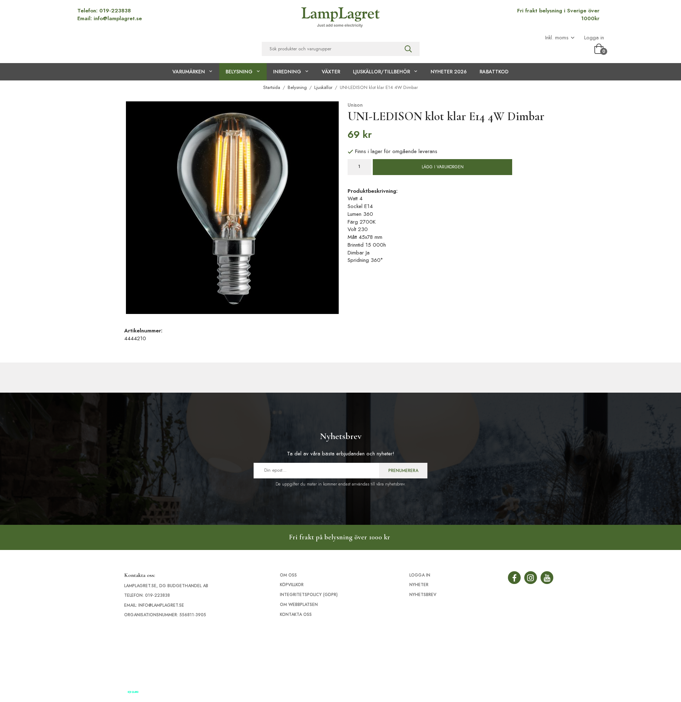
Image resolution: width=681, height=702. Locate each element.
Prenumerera (403, 470)
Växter (331, 71)
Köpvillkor (292, 585)
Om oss (288, 575)
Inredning (287, 71)
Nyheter (418, 585)
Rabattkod (494, 71)
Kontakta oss (296, 614)
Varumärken (188, 71)
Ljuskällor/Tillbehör (381, 71)
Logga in (594, 37)
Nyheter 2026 (449, 71)
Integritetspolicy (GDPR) (309, 594)
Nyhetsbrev (422, 594)
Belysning (239, 71)
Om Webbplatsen (299, 604)
